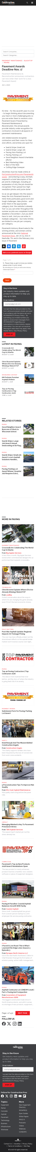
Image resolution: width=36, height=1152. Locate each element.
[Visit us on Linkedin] (20, 1024)
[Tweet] (19, 246)
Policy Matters (7, 629)
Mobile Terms (8, 331)
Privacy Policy (22, 331)
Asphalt (5, 822)
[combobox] (18, 51)
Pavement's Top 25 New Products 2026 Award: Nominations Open (16, 865)
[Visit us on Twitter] (9, 1024)
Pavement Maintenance (12, 61)
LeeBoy (9, 595)
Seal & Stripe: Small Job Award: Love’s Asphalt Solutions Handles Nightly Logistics (11, 457)
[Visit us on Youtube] (20, 1096)
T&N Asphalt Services (14, 830)
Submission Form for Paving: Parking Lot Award (17, 712)
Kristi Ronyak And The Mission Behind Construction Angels (17, 744)
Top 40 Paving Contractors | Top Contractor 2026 (9, 391)
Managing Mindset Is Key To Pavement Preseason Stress (18, 825)
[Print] (4, 246)
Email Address (9, 300)
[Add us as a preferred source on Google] (24, 246)
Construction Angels (14, 748)
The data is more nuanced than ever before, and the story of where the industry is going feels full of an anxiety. (18, 679)
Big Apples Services (13, 553)
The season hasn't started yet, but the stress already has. (16, 833)
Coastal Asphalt (12, 909)
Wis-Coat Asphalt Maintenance (18, 790)
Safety (4, 740)
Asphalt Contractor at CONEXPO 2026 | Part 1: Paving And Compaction (18, 991)
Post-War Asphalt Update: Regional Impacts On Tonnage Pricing (16, 633)
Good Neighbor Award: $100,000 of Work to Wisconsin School (11, 429)
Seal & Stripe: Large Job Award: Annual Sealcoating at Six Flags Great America (12, 443)
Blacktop (28, 61)
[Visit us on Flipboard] (24, 1096)
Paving (6, 62)
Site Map (27, 1146)
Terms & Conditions (15, 1146)
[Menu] (32, 3)
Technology (6, 587)
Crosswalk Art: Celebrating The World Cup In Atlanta (11, 350)
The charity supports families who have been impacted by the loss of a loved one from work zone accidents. (17, 752)
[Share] (9, 246)
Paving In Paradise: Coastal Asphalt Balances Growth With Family (16, 905)
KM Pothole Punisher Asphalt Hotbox (10, 378)
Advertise (17, 1144)
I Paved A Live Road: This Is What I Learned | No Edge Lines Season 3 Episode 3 (16, 948)
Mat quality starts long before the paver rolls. (16, 793)
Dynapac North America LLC (17, 953)
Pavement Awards (8, 708)
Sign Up (9, 334)
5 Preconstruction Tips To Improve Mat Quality (18, 786)
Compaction (6, 861)
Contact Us (8, 1144)
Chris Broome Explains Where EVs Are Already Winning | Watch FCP (11, 364)
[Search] (27, 3)
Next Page (22, 1013)
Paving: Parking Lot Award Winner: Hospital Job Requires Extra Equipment (11, 471)
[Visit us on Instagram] (15, 1024)
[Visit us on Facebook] (4, 1024)
